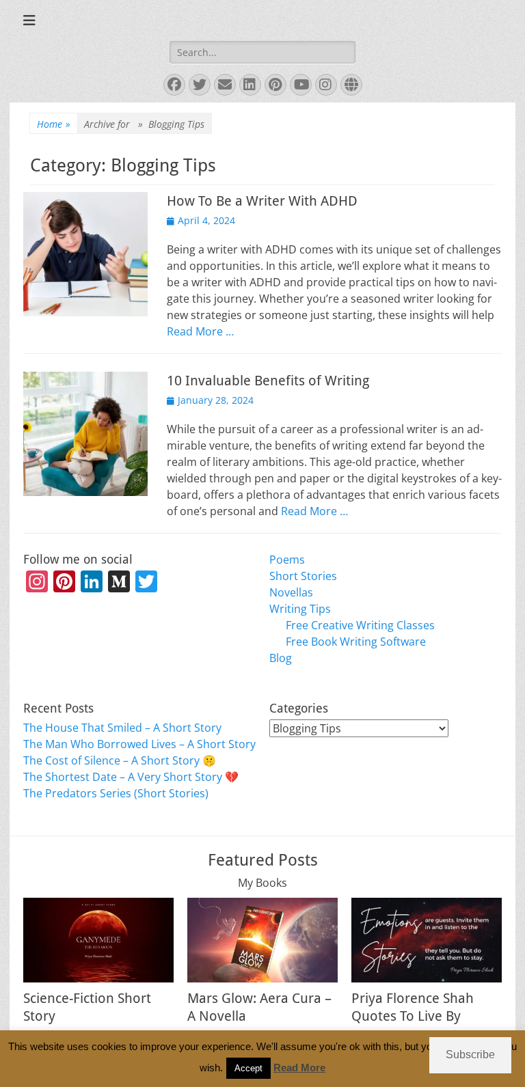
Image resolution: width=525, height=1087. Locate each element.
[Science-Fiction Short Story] (98, 940)
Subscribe (470, 1054)
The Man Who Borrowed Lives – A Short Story (139, 744)
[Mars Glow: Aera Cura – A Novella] (262, 940)
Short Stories (303, 575)
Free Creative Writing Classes (360, 625)
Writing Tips (300, 608)
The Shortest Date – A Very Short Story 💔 (131, 776)
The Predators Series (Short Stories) (115, 793)
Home (53, 124)
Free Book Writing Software (356, 641)
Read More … (200, 331)
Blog (280, 657)
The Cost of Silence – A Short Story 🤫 (119, 760)
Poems (287, 559)
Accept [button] (248, 1068)
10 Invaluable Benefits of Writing (268, 380)
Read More (299, 1067)
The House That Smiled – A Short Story (122, 727)
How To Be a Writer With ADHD (262, 201)
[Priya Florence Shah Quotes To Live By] (426, 940)
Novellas (291, 592)
